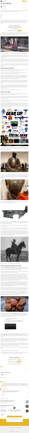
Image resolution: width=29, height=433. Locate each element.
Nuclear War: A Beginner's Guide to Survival (7, 400)
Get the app (18, 429)
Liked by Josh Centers (5, 382)
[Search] (27, 398)
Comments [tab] (2, 374)
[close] (21, 406)
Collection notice (19, 427)
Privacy (14, 427)
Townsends (13, 291)
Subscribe (24, 1)
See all (2, 414)
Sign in (27, 1)
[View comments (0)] (9, 403)
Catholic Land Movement (4, 334)
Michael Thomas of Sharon (15, 313)
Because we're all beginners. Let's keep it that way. (7, 401)
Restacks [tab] (5, 374)
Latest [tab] (3, 398)
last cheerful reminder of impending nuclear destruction (12, 267)
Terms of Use (18, 418)
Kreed (2, 381)
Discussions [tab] (6, 398)
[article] (14, 402)
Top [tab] (1, 398)
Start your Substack (12, 429)
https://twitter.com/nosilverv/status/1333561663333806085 (10, 391)
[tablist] (4, 374)
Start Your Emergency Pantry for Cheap (7, 405)
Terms (16, 427)
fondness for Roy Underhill (12, 281)
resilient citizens (6, 56)
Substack (11, 431)
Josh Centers (4, 6)
